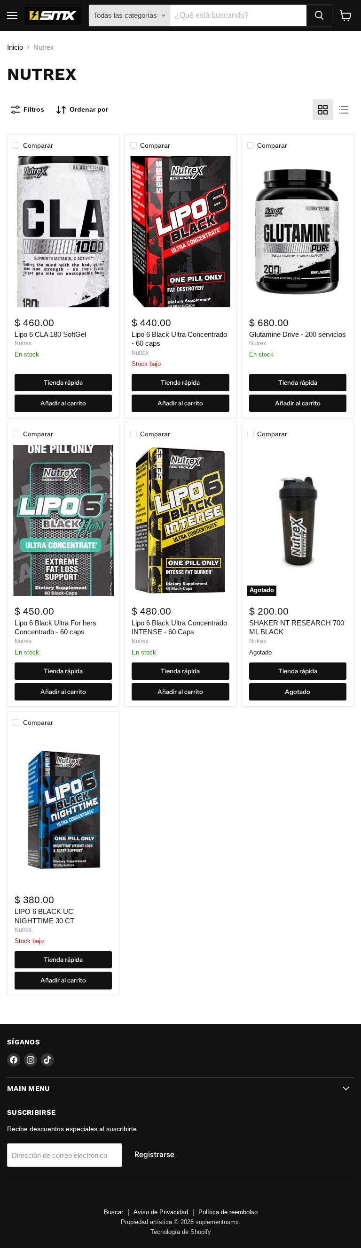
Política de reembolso (228, 1212)
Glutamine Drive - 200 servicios (297, 334)
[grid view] (323, 109)
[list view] (343, 109)
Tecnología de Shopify (180, 1231)
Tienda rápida (63, 382)
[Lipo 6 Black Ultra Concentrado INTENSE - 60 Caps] (180, 520)
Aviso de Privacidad (160, 1212)
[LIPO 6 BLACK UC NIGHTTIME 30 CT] (63, 808)
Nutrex (23, 343)
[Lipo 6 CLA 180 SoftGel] (63, 231)
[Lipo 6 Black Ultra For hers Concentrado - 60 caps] (63, 520)
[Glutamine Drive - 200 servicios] (297, 231)
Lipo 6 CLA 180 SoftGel (50, 334)
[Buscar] (319, 15)
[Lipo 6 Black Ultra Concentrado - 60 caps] (180, 231)
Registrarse (154, 1154)
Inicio (15, 47)
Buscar (113, 1212)
